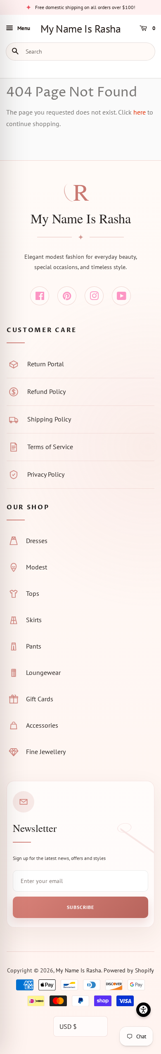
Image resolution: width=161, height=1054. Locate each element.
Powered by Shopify (129, 970)
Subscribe (80, 907)
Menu (23, 28)
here (139, 112)
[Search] (17, 51)
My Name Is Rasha (80, 28)
